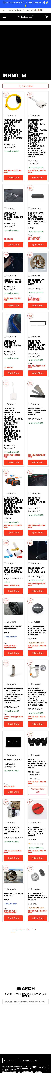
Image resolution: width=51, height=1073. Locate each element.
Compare (11, 115)
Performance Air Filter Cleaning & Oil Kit (12, 830)
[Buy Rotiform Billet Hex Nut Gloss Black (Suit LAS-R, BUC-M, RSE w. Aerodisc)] (37, 608)
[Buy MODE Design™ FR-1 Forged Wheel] (37, 262)
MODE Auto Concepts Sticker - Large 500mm (36, 500)
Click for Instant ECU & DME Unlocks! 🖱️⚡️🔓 (25, 4)
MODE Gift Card (12, 759)
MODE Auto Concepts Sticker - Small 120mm (12, 344)
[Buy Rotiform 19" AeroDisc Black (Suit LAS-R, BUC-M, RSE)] (37, 875)
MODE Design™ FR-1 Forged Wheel (36, 282)
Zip (19, 1072)
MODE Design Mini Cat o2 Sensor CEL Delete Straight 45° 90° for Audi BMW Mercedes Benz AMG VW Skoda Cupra (13, 695)
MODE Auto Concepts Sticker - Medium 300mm (13, 216)
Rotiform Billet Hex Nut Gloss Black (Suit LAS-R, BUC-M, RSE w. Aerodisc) (37, 630)
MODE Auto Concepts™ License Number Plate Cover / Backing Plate (36, 345)
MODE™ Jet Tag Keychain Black (13, 281)
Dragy (31, 227)
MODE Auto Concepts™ (9, 146)
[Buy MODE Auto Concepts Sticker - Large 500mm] (37, 480)
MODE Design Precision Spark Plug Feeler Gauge (37, 411)
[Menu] (4, 17)
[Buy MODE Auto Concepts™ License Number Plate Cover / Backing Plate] (37, 323)
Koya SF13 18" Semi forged (13, 894)
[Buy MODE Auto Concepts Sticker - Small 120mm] (13, 323)
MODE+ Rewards (9, 1072)
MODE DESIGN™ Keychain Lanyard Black (36, 570)
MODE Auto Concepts (11, 1067)
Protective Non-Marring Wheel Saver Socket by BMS (13, 571)
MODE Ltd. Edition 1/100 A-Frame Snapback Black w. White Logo (37, 763)
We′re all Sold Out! (37, 790)
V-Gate (7, 518)
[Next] (36, 929)
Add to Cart (13, 177)
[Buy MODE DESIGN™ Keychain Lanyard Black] (37, 550)
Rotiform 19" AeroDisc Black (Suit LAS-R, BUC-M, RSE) (37, 896)
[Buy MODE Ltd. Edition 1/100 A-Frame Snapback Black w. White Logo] (37, 741)
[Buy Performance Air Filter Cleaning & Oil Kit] (13, 809)
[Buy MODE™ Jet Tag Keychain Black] (13, 262)
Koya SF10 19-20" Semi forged (13, 627)
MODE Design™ (35, 288)
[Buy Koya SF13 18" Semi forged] (13, 875)
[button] (46, 17)
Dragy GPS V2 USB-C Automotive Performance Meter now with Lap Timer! (37, 218)
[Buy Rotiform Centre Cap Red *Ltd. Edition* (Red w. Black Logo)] (37, 809)
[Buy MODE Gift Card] (13, 741)
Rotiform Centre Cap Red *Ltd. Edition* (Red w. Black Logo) (36, 831)
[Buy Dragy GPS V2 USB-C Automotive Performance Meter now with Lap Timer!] (37, 195)
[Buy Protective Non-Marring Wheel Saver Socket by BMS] (13, 550)
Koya (6, 632)
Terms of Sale (27, 1072)
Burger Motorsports (13, 578)
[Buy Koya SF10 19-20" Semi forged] (13, 608)
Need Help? (12, 1070)
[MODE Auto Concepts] (25, 17)
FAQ (4, 1070)
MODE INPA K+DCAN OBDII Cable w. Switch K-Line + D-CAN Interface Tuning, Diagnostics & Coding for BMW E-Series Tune (37, 696)
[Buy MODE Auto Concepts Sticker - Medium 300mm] (13, 195)
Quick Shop (13, 244)
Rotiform (32, 638)
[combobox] (25, 1001)
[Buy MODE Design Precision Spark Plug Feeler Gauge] (37, 391)
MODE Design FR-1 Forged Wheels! (23, 10)
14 (28, 929)
